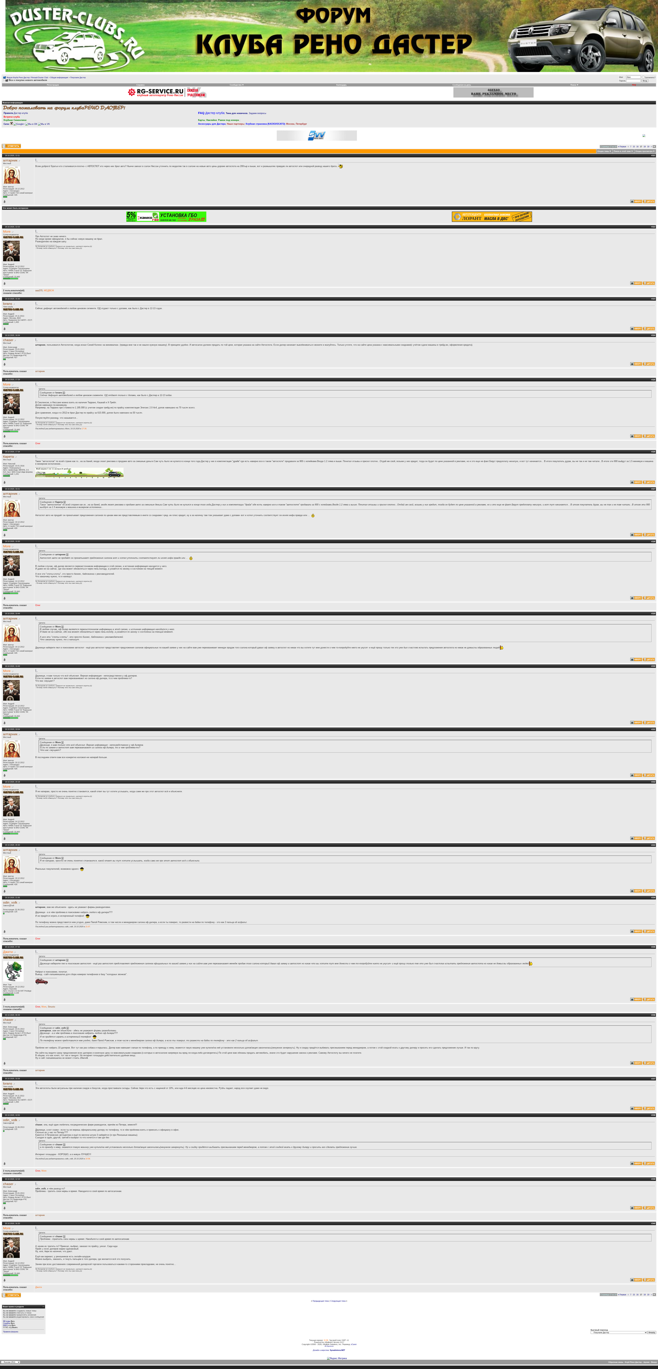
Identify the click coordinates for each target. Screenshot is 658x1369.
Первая (622, 147)
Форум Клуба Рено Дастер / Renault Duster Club (27, 77)
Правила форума (10, 1332)
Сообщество (236, 85)
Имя (621, 77)
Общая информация (59, 77)
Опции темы (603, 151)
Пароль (622, 81)
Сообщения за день (462, 85)
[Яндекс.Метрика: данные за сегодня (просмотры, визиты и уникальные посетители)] (337, 1358)
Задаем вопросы (246, 113)
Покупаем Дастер (78, 77)
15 (634, 147)
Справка (140, 85)
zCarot (353, 1344)
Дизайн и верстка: (321, 1350)
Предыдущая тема (321, 1301)
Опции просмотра (644, 151)
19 (648, 147)
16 (637, 147)
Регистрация (53, 85)
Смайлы (6, 1323)
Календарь (341, 85)
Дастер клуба (16, 113)
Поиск (573, 85)
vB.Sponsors (329, 1346)
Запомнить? (650, 77)
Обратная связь (615, 1362)
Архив (646, 1362)
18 (645, 147)
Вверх (654, 1362)
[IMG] (5, 1325)
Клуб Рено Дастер (633, 1362)
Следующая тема (338, 1301)
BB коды (6, 1321)
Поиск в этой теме (622, 151)
